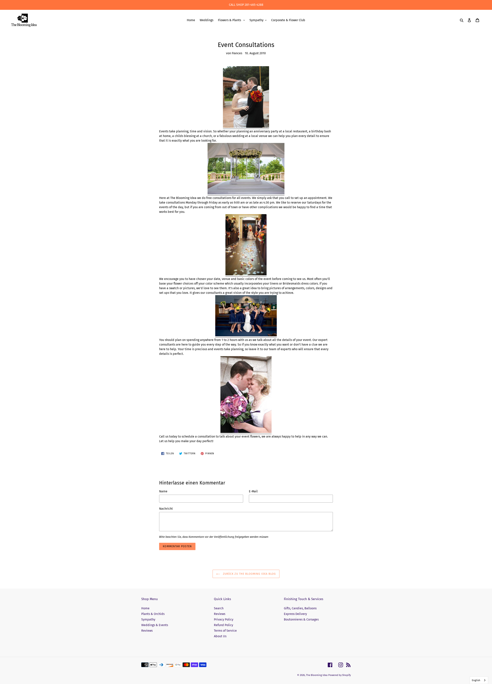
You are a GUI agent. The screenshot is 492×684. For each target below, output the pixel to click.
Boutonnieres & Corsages (301, 619)
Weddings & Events (154, 625)
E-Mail (253, 491)
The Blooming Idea (316, 675)
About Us (220, 636)
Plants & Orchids (153, 614)
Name (163, 491)
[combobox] (479, 680)
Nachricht (166, 508)
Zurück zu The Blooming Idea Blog (249, 573)
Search (219, 608)
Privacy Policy (223, 619)
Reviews (147, 630)
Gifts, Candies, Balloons (300, 608)
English (476, 680)
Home (145, 608)
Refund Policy (223, 625)
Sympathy (148, 619)
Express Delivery (295, 614)
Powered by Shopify (339, 675)
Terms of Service (225, 630)
